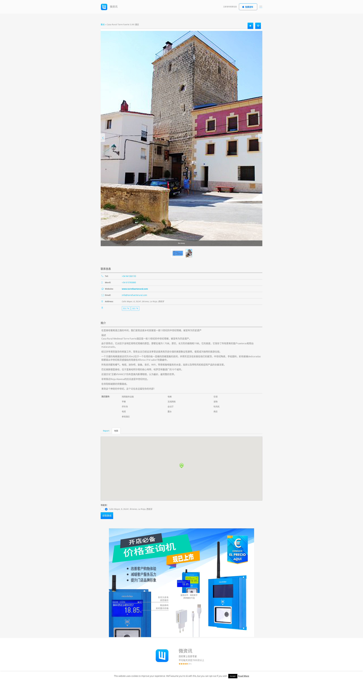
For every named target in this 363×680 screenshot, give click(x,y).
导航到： (105, 505)
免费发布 (249, 7)
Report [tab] (106, 430)
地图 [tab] (116, 430)
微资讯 (113, 6)
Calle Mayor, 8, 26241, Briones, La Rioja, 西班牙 (130, 509)
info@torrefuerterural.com (134, 295)
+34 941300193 (129, 276)
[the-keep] (181, 138)
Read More (243, 675)
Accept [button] (233, 676)
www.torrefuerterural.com (135, 288)
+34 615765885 (129, 282)
